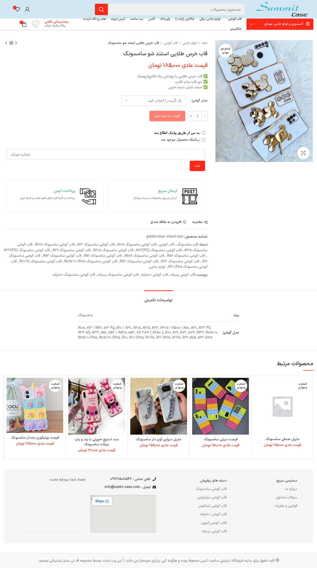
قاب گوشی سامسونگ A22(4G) (159, 250)
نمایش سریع (258, 408)
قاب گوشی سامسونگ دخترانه (74, 274)
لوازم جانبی (189, 43)
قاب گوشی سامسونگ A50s (144, 255)
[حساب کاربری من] (27, 9)
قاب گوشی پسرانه (182, 274)
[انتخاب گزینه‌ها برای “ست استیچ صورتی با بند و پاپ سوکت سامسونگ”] (72, 397)
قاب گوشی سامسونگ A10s (136, 244)
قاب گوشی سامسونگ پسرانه (118, 274)
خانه (204, 43)
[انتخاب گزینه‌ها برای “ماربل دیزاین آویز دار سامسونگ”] (134, 397)
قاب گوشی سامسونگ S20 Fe (40, 261)
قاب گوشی (170, 43)
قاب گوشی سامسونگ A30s (113, 250)
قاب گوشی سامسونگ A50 (186, 255)
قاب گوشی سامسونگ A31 (71, 250)
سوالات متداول (286, 497)
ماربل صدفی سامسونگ (282, 439)
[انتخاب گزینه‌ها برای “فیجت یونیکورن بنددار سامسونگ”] (10, 397)
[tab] (158, 297)
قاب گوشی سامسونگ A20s (55, 244)
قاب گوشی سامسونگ (211, 489)
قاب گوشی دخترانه (154, 274)
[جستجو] (101, 9)
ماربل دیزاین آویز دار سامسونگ (158, 439)
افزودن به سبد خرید (167, 116)
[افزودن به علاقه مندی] (258, 385)
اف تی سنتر (71, 560)
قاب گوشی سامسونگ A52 (62, 255)
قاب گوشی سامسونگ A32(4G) (27, 250)
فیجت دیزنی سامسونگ (221, 439)
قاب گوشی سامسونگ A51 (103, 255)
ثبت (197, 165)
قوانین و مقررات (286, 505)
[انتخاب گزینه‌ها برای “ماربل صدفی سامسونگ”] (258, 397)
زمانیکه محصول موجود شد (181, 139)
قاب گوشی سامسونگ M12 (139, 261)
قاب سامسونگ (187, 244)
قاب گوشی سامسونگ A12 (96, 244)
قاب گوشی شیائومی (212, 505)
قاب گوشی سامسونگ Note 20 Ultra (90, 261)
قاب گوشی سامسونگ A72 (180, 261)
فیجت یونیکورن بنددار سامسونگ (35, 437)
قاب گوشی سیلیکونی (212, 497)
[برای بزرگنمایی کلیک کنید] (303, 153)
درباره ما (291, 489)
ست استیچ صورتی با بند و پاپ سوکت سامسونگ (97, 442)
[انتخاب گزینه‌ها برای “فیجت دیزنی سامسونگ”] (196, 397)
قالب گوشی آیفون (214, 523)
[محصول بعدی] (6, 43)
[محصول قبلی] (16, 43)
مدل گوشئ (200, 100)
